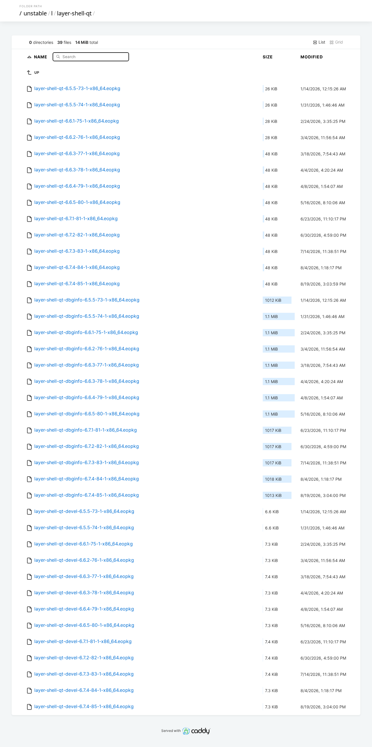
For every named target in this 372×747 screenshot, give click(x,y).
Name (41, 56)
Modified (312, 56)
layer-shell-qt (74, 13)
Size (268, 56)
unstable (35, 13)
